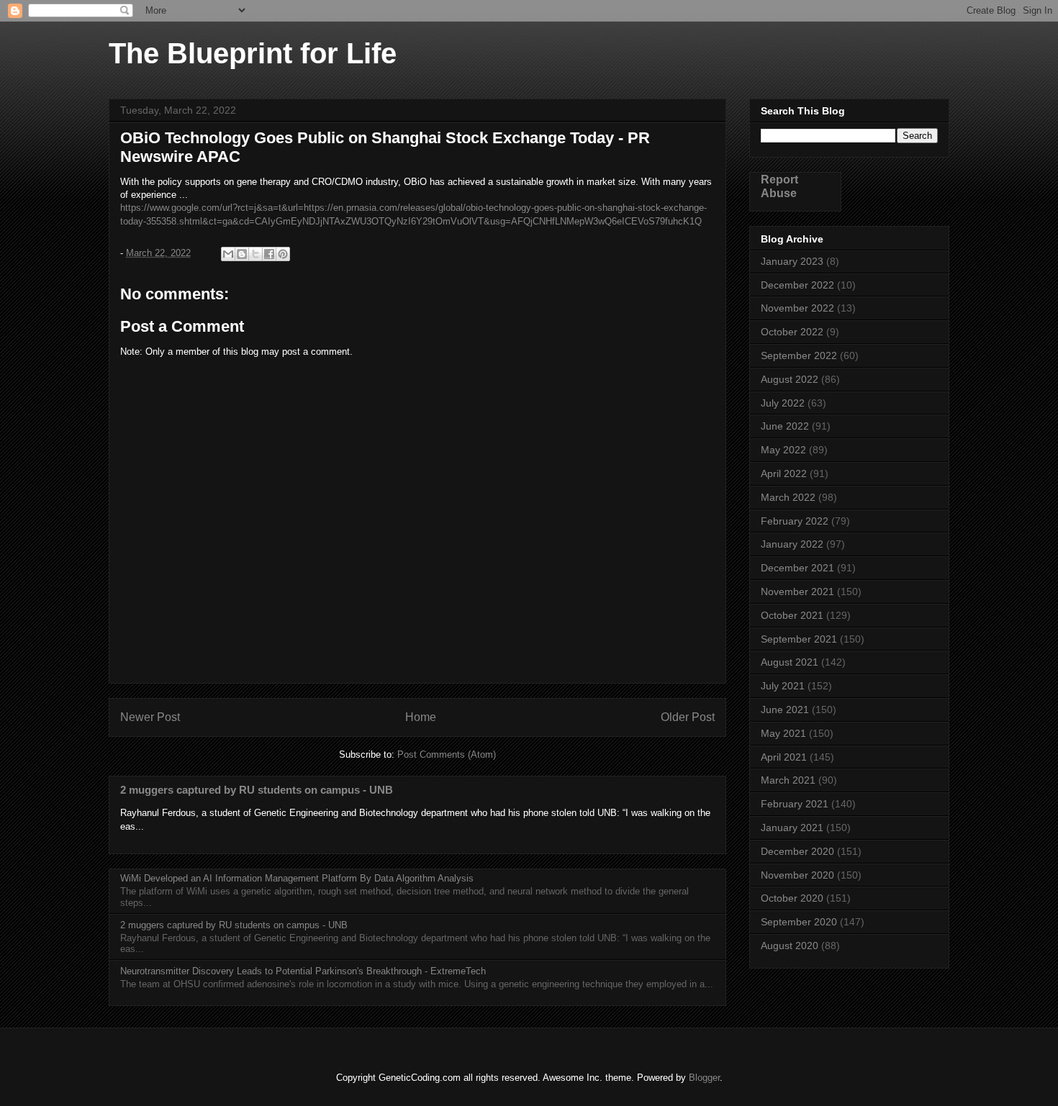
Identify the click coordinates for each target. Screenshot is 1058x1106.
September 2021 (799, 639)
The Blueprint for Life (253, 53)
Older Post (688, 717)
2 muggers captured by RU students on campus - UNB (256, 790)
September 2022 (799, 355)
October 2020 (792, 898)
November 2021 (797, 591)
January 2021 (792, 827)
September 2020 (799, 922)
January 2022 (792, 544)
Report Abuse (779, 186)
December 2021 (797, 568)
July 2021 (783, 686)
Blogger (704, 1077)
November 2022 (797, 308)
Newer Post (150, 717)
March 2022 (788, 497)
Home (420, 717)
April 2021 (784, 757)
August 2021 (789, 662)
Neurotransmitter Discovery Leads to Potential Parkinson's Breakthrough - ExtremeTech (303, 971)
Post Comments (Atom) (446, 754)
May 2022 (783, 449)
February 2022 (794, 521)
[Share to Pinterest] (283, 254)
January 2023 (792, 261)
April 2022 (784, 473)
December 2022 (797, 285)
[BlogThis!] (242, 254)
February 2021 (794, 804)
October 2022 (792, 331)
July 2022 (783, 403)
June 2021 (785, 709)
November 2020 (797, 875)
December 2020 (797, 851)
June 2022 (785, 426)
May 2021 (783, 733)
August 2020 (789, 945)
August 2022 (789, 379)
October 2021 (792, 615)
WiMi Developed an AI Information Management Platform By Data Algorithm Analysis (297, 878)
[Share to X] (255, 254)
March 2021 (788, 780)
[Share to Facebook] (269, 254)
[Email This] (228, 254)
